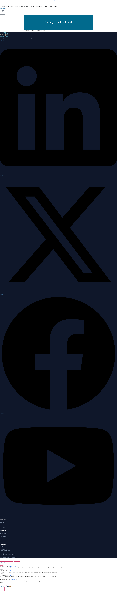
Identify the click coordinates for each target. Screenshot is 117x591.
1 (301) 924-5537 (4, 551)
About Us (2, 522)
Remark (12, 570)
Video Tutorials (3, 536)
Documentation (3, 533)
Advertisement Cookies (6, 579)
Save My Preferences (12, 584)
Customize (3, 560)
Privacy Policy (3, 527)
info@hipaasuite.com (5, 550)
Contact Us (2, 525)
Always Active (13, 566)
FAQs (1, 539)
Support (1, 541)
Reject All (10, 560)
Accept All (17, 560)
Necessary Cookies (5, 566)
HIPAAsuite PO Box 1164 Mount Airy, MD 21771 (5, 548)
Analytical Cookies (5, 575)
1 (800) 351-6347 (4, 553)
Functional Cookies (5, 570)
